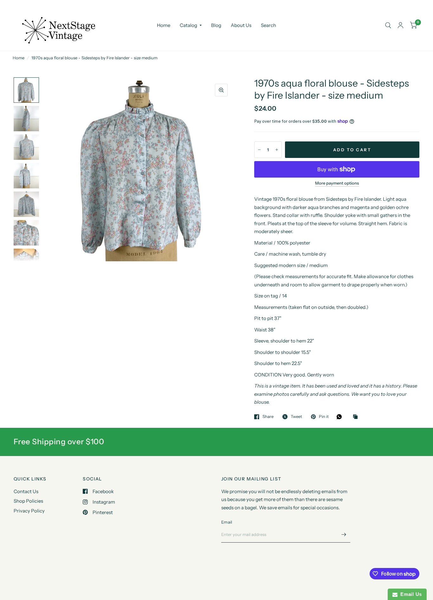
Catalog (188, 25)
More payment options (337, 183)
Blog (216, 25)
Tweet (296, 416)
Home (163, 25)
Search (268, 25)
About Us (241, 25)
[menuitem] (163, 25)
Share (268, 416)
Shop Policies (28, 501)
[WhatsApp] (341, 416)
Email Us (409, 594)
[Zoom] (221, 90)
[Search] (388, 25)
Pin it (324, 416)
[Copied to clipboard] (357, 417)
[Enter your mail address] (344, 534)
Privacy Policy (29, 511)
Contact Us (26, 491)
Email (226, 522)
